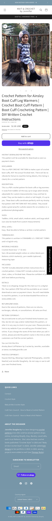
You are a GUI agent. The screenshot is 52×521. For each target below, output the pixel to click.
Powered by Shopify (37, 516)
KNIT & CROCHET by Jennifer (22, 516)
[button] (4, 10)
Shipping (4, 129)
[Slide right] (31, 90)
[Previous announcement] (4, 2)
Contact (8, 394)
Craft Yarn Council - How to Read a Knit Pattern (23, 415)
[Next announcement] (47, 2)
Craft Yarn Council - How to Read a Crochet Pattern (25, 410)
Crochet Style (10, 399)
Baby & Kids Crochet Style (15, 405)
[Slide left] (20, 90)
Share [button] (7, 372)
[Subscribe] (38, 466)
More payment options (26, 149)
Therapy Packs (37, 452)
